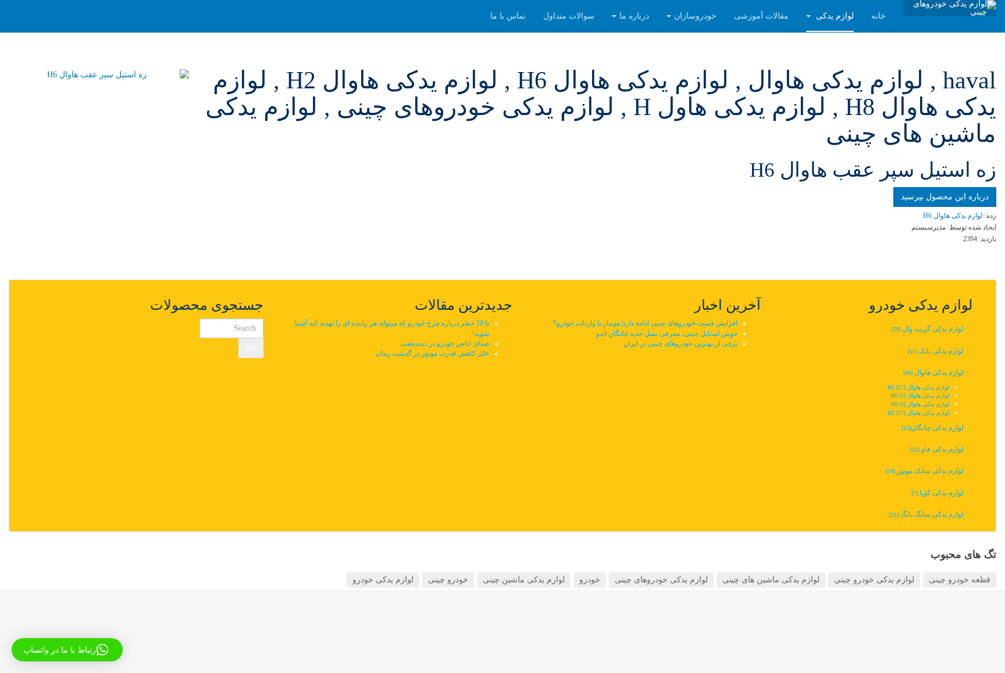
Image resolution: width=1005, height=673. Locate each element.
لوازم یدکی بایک (935, 351)
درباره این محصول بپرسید (945, 196)
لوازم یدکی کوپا (937, 493)
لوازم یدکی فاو (937, 449)
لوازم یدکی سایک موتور (925, 471)
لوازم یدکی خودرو (383, 579)
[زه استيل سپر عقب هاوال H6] (101, 75)
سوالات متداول (568, 16)
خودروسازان (695, 16)
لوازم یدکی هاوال (933, 372)
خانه (878, 16)
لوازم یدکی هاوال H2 (918, 413)
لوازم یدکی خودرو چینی (874, 579)
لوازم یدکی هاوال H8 (919, 395)
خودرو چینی (448, 579)
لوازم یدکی (834, 16)
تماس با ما (508, 16)
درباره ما (634, 16)
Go (251, 347)
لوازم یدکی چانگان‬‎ (932, 428)
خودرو (589, 579)
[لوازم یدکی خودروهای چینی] (949, 8)
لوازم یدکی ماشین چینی (524, 579)
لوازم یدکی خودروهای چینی (661, 579)
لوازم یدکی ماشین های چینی (770, 579)
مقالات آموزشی (761, 16)
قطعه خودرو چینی (959, 579)
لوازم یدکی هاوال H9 (919, 404)
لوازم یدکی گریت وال (927, 329)
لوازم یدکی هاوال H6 (918, 387)
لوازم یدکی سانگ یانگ (926, 514)
